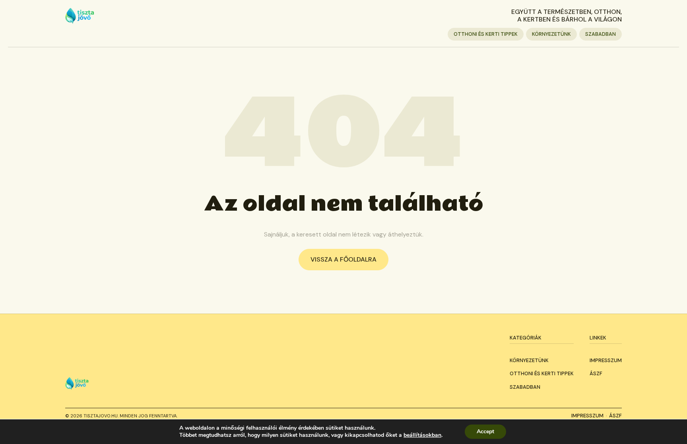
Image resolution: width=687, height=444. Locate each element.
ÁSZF (596, 373)
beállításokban (422, 435)
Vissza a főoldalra (343, 259)
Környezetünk (551, 34)
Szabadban (600, 34)
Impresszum (606, 360)
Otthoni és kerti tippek (486, 34)
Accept (485, 431)
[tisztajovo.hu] (79, 16)
